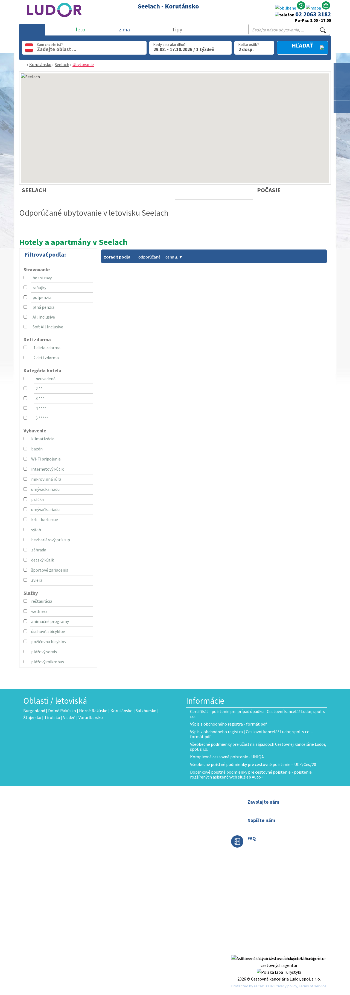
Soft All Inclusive (48, 326)
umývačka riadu (45, 489)
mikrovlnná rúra (46, 479)
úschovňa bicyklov (48, 631)
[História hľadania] (301, 6)
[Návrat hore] (342, 119)
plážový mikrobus (47, 661)
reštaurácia (41, 601)
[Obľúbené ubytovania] (285, 8)
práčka (37, 499)
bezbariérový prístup (50, 539)
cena (172, 257)
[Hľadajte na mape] (342, 81)
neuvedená (46, 378)
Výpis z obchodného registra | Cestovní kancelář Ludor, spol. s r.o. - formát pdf (251, 734)
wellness (39, 611)
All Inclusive (44, 317)
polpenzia (42, 297)
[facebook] (279, 951)
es (146, 848)
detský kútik (42, 560)
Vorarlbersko (90, 717)
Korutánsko (40, 64)
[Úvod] (24, 64)
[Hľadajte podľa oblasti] (342, 69)
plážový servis (44, 651)
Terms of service (312, 986)
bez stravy (42, 277)
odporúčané (149, 257)
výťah (36, 529)
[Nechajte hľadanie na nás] (326, 6)
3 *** (40, 398)
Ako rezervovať (152, 815)
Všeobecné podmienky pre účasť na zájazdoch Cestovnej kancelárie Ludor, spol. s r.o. (258, 746)
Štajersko (32, 717)
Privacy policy (286, 986)
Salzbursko (146, 710)
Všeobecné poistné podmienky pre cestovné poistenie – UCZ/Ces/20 (253, 764)
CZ (140, 841)
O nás (143, 801)
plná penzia (43, 307)
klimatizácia (42, 438)
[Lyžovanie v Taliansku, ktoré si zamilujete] (342, 106)
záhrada (38, 550)
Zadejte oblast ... (56, 49)
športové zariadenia (49, 570)
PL (155, 841)
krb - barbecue (44, 519)
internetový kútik (47, 469)
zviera (36, 580)
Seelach (62, 64)
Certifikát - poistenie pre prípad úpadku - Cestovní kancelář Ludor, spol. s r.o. (257, 714)
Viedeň (69, 717)
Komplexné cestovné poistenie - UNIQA (227, 756)
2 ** (39, 388)
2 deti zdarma (46, 357)
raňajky (39, 287)
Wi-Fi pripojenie (46, 459)
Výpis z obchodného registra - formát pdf (228, 724)
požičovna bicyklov (48, 641)
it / (141, 848)
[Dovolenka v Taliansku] (342, 94)
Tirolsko (52, 717)
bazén (37, 449)
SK (147, 841)
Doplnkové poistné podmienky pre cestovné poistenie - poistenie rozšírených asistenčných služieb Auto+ (251, 774)
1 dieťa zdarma (46, 347)
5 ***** (42, 418)
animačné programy (50, 621)
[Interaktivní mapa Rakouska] (313, 8)
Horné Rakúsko (93, 710)
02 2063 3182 (313, 14)
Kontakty (147, 808)
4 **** (41, 408)
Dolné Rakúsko (62, 710)
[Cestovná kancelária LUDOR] (52, 20)
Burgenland (34, 710)
